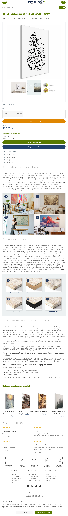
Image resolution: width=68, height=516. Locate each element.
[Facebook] (27, 486)
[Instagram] (36, 486)
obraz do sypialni (10, 157)
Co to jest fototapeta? (52, 478)
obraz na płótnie (10, 154)
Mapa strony (49, 480)
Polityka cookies (32, 478)
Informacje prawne (33, 471)
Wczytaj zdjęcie (32, 147)
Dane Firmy (14, 474)
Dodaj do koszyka (32, 142)
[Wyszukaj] (60, 7)
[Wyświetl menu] (4, 2)
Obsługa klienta (15, 471)
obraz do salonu (10, 156)
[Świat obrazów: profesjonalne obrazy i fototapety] (34, 2)
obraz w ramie (10, 159)
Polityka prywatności (33, 476)
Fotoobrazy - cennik (51, 476)
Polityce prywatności (51, 506)
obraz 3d (8, 161)
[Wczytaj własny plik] (64, 7)
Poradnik (48, 474)
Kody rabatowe (15, 480)
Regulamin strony (32, 474)
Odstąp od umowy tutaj (34, 480)
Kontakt (13, 482)
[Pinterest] (40, 486)
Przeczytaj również (51, 471)
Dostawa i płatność (16, 478)
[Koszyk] (63, 2)
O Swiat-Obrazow (15, 476)
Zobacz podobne (33, 121)
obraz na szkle (10, 162)
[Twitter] (32, 486)
